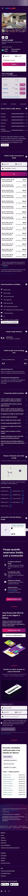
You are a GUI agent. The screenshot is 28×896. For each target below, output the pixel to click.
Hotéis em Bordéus (8, 783)
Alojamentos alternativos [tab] (10, 760)
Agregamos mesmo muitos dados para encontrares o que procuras (13, 817)
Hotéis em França (22, 826)
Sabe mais (5, 266)
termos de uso (21, 732)
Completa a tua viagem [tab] (10, 767)
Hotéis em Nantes (7, 792)
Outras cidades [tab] (7, 756)
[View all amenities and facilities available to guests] (26, 284)
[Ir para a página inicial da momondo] (10, 8)
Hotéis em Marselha (8, 785)
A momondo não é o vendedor (11, 814)
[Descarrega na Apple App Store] (14, 884)
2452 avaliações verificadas (15, 50)
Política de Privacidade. (6, 733)
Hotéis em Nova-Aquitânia (5, 827)
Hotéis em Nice (7, 777)
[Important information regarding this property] (26, 352)
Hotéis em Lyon (7, 788)
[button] (2, 8)
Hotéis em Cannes (7, 794)
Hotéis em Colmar (7, 781)
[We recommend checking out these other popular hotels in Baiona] (26, 518)
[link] (14, 599)
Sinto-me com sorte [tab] (9, 763)
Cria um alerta (11, 590)
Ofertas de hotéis (4, 826)
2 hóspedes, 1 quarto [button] (9, 60)
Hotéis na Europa (13, 826)
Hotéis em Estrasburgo (8, 779)
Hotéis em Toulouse (8, 790)
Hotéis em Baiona (16, 827)
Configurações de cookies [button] (7, 273)
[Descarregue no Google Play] (5, 884)
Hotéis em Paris (7, 775)
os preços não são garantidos (13, 809)
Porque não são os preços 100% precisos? (11, 820)
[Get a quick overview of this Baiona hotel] (26, 109)
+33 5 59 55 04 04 (7, 47)
